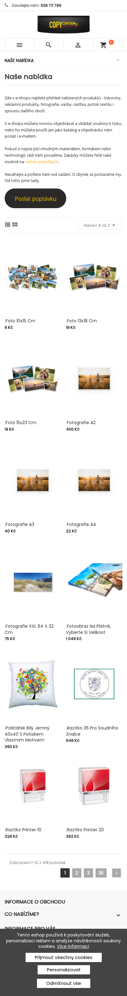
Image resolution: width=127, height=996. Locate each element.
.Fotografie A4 (81, 524)
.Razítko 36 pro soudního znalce (92, 731)
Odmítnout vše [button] (63, 983)
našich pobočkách (41, 161)
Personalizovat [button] (64, 969)
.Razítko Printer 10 (23, 830)
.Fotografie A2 (81, 422)
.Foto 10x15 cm (20, 321)
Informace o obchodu (35, 901)
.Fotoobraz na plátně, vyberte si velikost (88, 629)
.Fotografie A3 (19, 524)
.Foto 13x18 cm (81, 321)
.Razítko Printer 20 (85, 830)
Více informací (73, 946)
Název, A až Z (100, 225)
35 (101, 873)
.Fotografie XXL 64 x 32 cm (29, 629)
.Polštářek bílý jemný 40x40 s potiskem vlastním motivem (27, 734)
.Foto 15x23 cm (20, 422)
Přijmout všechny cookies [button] (63, 957)
